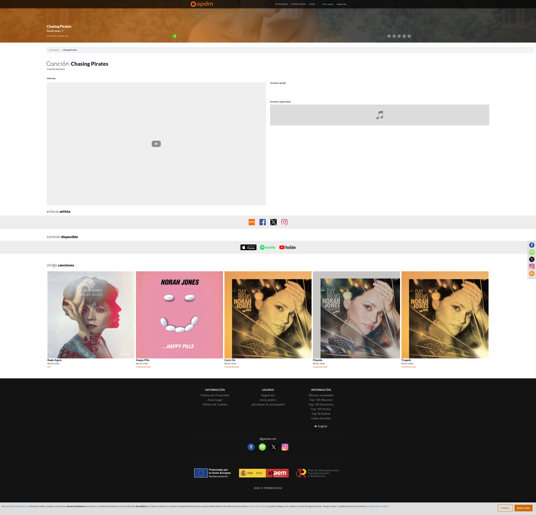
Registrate (268, 395)
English (322, 426)
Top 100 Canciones (321, 404)
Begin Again (54, 360)
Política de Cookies (215, 404)
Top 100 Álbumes (321, 400)
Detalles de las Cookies (378, 506)
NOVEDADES (281, 4)
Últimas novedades (321, 395)
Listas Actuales (321, 418)
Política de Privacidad (215, 395)
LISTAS (312, 4)
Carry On (229, 360)
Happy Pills (142, 360)
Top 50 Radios (321, 413)
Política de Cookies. (257, 506)
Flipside (317, 360)
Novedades (54, 50)
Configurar (505, 508)
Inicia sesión (327, 4)
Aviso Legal (215, 400)
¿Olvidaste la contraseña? (268, 404)
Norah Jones (54, 30)
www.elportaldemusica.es (16, 506)
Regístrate (341, 4)
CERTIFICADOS (298, 4)
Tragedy (406, 360)
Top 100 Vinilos (321, 409)
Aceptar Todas (523, 508)
